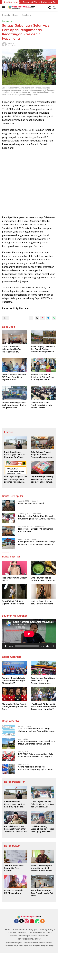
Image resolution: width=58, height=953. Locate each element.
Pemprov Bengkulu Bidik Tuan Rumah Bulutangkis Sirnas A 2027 (13, 680)
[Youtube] (32, 921)
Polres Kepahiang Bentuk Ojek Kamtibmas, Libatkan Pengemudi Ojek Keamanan (14, 405)
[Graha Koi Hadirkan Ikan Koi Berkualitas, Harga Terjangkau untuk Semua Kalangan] (8, 769)
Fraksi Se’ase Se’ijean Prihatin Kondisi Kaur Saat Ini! (35, 530)
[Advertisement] (29, 183)
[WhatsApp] (37, 921)
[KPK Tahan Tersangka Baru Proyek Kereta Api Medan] (42, 881)
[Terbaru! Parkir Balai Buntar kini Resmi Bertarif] (15, 856)
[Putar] (5, 646)
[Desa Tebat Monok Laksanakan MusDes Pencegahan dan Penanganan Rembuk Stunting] (14, 337)
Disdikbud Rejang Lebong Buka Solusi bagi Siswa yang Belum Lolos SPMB (42, 829)
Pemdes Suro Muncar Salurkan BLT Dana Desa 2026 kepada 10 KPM (42, 377)
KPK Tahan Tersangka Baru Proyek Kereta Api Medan (42, 893)
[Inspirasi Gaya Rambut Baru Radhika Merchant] (43, 591)
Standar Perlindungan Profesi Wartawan (29, 935)
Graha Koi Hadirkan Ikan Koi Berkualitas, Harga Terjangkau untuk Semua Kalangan (35, 768)
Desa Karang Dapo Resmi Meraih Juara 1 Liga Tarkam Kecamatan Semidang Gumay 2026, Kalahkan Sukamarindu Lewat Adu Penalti (43, 680)
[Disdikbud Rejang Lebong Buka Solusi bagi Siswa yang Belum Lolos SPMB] (42, 817)
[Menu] (4, 7)
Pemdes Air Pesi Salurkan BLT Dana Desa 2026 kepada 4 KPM (14, 377)
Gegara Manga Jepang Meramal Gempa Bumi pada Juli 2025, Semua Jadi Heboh (42, 479)
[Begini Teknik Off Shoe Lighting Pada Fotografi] (14, 591)
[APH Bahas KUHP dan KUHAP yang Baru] (15, 881)
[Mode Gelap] (49, 7)
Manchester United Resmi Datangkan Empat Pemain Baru (14, 706)
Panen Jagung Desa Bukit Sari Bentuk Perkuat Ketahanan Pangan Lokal (43, 349)
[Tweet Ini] (37, 318)
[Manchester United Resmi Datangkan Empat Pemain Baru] (14, 694)
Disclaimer (20, 929)
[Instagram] (26, 921)
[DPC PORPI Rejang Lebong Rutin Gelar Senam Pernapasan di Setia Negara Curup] (8, 756)
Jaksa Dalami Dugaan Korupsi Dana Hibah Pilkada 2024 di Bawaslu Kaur (42, 868)
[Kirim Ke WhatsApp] (54, 318)
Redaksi (8, 929)
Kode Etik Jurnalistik (17, 932)
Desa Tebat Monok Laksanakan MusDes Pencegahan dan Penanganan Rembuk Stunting (12, 349)
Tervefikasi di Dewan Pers (29, 939)
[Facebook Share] (31, 318)
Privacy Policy (46, 929)
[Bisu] (47, 646)
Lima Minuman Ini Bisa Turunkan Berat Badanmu (43, 579)
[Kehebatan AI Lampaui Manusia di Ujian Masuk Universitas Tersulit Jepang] (8, 743)
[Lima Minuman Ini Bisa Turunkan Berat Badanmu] (43, 568)
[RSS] (42, 921)
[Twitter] (21, 921)
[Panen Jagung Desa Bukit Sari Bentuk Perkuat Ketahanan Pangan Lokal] (43, 337)
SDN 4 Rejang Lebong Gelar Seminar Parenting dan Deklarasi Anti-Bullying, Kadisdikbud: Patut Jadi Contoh (42, 804)
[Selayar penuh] (52, 646)
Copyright (32, 929)
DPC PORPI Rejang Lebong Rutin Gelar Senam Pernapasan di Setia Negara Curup (36, 755)
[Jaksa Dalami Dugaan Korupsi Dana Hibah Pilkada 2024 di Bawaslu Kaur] (42, 856)
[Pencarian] (54, 7)
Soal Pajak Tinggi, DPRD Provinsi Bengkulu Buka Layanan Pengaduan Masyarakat (15, 479)
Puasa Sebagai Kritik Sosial (31, 503)
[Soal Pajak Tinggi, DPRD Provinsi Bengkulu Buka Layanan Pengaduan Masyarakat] (15, 467)
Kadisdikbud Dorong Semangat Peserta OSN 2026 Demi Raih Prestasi (15, 829)
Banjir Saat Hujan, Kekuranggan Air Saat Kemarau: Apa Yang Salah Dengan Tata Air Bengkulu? (14, 454)
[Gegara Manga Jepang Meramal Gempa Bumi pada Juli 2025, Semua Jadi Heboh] (42, 467)
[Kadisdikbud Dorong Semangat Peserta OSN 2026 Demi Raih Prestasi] (15, 817)
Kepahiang (7, 21)
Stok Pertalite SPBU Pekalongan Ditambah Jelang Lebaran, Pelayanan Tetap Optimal (42, 405)
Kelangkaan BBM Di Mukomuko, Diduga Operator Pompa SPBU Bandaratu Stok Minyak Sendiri (36, 542)
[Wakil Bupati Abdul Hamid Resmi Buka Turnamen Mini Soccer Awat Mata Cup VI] (43, 694)
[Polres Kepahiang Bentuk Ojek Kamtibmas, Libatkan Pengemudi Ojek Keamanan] (14, 393)
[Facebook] (16, 921)
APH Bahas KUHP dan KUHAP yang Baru (14, 891)
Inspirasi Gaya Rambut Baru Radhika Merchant (42, 602)
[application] (29, 634)
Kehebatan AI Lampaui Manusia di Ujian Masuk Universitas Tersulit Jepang (36, 742)
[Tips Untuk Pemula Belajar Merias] (14, 568)
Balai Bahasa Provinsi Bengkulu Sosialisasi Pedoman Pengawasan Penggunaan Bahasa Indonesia (41, 454)
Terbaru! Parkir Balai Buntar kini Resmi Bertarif (14, 868)
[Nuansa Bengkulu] (21, 7)
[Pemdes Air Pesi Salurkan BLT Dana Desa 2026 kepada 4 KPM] (14, 365)
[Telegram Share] (48, 318)
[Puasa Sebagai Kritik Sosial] (8, 505)
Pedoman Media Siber (40, 932)
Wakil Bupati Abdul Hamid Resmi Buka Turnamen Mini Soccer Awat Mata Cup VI (43, 706)
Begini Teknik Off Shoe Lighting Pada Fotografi (13, 602)
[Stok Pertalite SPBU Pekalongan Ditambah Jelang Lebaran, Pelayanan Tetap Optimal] (43, 393)
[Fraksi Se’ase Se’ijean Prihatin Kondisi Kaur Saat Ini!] (8, 531)
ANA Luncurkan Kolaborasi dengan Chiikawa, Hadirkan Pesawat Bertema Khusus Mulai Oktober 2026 (36, 729)
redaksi (11, 43)
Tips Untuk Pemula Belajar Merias (14, 579)
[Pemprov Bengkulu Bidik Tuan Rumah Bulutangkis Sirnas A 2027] (14, 668)
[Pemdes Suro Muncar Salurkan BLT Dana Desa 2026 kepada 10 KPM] (43, 365)
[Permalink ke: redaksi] (4, 44)
